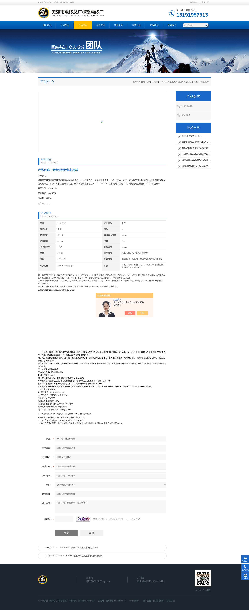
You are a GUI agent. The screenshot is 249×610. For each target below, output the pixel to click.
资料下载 (136, 25)
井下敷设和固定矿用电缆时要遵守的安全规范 (196, 166)
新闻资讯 (100, 25)
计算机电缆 (171, 82)
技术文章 (118, 25)
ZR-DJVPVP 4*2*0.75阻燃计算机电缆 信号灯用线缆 (75, 548)
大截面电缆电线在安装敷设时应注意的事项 (196, 154)
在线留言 (154, 25)
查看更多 (186, 115)
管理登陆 (171, 601)
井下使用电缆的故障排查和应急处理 (196, 160)
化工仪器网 (158, 601)
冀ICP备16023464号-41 (116, 601)
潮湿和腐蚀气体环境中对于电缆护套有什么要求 (196, 148)
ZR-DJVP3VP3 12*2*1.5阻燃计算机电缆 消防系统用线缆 (77, 556)
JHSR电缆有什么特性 (191, 136)
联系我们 (205, 2)
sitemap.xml (134, 601)
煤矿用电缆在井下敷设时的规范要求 (196, 142)
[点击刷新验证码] (83, 519)
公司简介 (65, 25)
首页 (149, 82)
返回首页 (194, 2)
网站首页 (47, 25)
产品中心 (82, 25)
